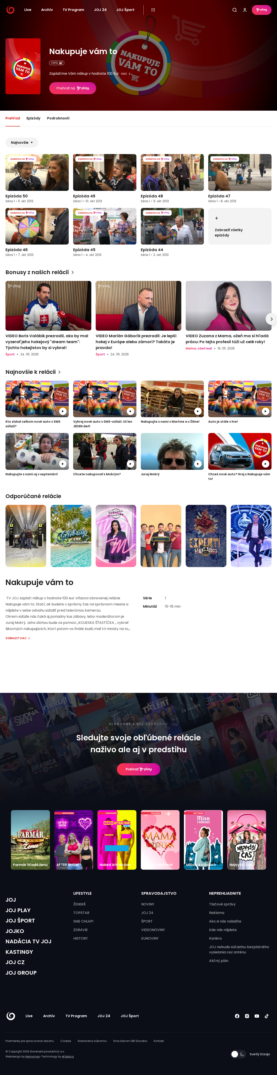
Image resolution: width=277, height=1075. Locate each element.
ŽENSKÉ (79, 904)
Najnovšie (19, 142)
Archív (47, 9)
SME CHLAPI (83, 921)
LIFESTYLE (82, 893)
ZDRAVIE (80, 929)
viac (124, 74)
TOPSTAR (81, 912)
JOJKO (14, 931)
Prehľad (12, 118)
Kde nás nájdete (223, 929)
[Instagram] (247, 1016)
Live (27, 9)
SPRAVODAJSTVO (158, 893)
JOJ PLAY (18, 910)
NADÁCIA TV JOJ (28, 941)
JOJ (10, 900)
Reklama (216, 912)
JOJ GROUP (21, 973)
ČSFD (54, 63)
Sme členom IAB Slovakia (130, 1041)
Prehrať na (65, 88)
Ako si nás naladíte (225, 921)
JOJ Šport (125, 9)
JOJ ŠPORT (20, 920)
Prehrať (132, 769)
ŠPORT (147, 921)
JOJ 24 (100, 9)
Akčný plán (218, 960)
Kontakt (159, 1041)
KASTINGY (19, 952)
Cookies (65, 1041)
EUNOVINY (150, 938)
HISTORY (80, 938)
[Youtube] (257, 1016)
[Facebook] (237, 1016)
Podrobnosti (58, 118)
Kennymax (32, 1056)
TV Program (73, 9)
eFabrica (68, 1056)
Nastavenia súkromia (92, 1041)
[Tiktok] (267, 1016)
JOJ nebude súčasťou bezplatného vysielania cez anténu (239, 949)
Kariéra (215, 938)
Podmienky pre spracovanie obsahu (29, 1041)
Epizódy (33, 118)
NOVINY (147, 904)
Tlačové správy (222, 904)
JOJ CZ (15, 962)
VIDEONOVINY (153, 929)
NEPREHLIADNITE (225, 893)
